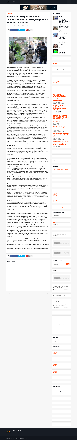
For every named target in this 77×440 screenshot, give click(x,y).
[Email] (29, 30)
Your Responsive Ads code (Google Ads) (60, 170)
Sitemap (55, 198)
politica (54, 194)
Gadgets (55, 371)
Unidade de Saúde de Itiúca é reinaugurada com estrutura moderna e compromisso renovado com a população (64, 37)
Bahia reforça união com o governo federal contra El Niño (64, 51)
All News (55, 63)
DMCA (54, 201)
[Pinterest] (27, 30)
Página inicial (10, 13)
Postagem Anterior (10, 293)
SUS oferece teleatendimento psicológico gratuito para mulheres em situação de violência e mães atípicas (64, 19)
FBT (26, 438)
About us (55, 195)
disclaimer (55, 200)
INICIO (54, 185)
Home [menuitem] (14, 1)
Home (54, 160)
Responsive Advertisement (61, 324)
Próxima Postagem (45, 293)
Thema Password (56, 346)
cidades (54, 192)
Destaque (55, 193)
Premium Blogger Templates (17, 438)
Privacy (54, 199)
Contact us (55, 196)
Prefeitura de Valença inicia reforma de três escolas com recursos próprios (64, 28)
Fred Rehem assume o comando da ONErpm (64, 45)
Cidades (55, 364)
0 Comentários (26, 25)
